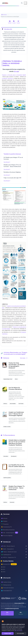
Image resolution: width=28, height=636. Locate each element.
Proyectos (5, 524)
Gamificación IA (7, 554)
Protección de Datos (8, 587)
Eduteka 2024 (9, 564)
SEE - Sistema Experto (10, 532)
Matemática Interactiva (8, 529)
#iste (16, 379)
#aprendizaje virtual (8, 379)
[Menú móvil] (25, 2)
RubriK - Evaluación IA (8, 549)
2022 (4, 567)
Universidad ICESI (7, 590)
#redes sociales (7, 426)
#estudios (6, 456)
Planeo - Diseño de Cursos (10, 551)
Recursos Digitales (8, 535)
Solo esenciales (20, 633)
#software (21, 403)
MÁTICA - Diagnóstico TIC (9, 557)
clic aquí (16, 71)
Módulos (5, 521)
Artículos (5, 14)
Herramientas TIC (7, 527)
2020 (4, 571)
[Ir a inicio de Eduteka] (5, 3)
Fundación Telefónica (7, 78)
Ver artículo (6, 162)
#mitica (5, 403)
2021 (4, 569)
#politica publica (7, 477)
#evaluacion (13, 456)
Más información (18, 630)
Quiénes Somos (7, 582)
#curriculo (12, 502)
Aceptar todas (7, 633)
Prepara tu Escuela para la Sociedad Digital (14, 75)
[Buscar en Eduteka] (22, 3)
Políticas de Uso (7, 585)
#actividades (13, 403)
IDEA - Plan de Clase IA (9, 546)
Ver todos (22, 358)
